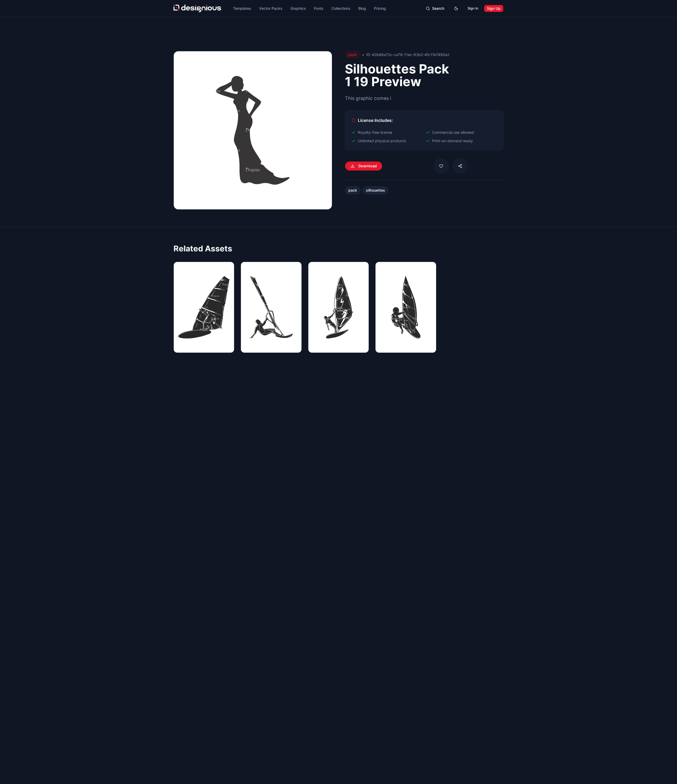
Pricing (380, 8)
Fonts (318, 8)
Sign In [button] (473, 8)
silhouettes (375, 190)
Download (367, 166)
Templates (242, 8)
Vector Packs (270, 8)
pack (352, 190)
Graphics (298, 8)
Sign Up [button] (494, 8)
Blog (362, 8)
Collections (340, 8)
